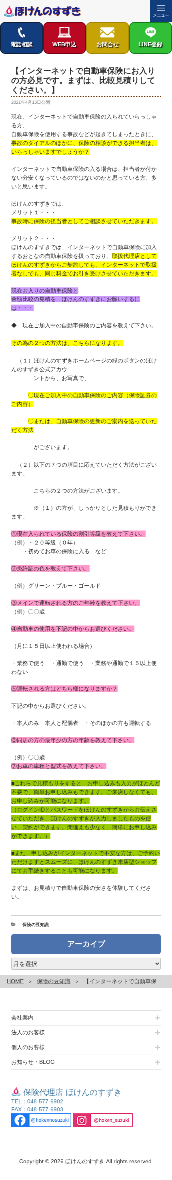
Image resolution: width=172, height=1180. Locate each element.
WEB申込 (64, 45)
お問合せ (107, 45)
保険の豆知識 (35, 924)
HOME (15, 981)
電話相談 (21, 45)
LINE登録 (150, 45)
